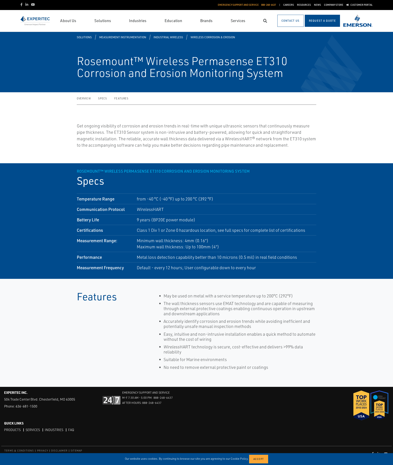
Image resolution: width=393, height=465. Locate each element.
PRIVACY (42, 450)
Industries (54, 430)
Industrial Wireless (168, 37)
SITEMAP (76, 450)
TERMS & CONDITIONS (19, 450)
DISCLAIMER (59, 450)
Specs (102, 98)
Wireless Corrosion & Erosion (213, 37)
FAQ (71, 430)
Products (12, 430)
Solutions (84, 37)
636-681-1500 (26, 406)
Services (33, 430)
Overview (84, 98)
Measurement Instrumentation (122, 37)
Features (121, 98)
